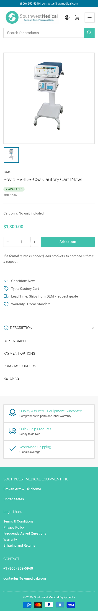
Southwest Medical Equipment (53, 597)
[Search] (89, 33)
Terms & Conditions (18, 521)
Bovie (6, 172)
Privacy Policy (14, 527)
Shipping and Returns (19, 545)
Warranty (10, 540)
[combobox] (49, 33)
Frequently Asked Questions (24, 533)
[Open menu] (90, 18)
